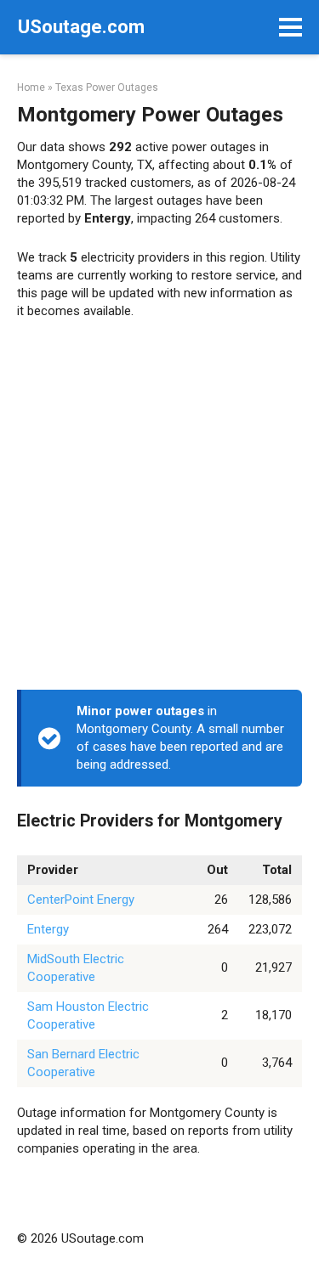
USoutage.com (81, 26)
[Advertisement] (159, 509)
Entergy (48, 929)
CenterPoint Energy (80, 899)
